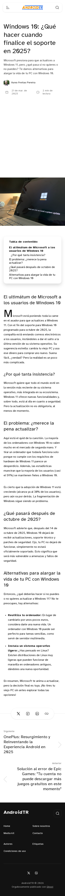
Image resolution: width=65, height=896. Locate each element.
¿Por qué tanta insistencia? (28, 255)
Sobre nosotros (41, 826)
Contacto (37, 833)
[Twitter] (28, 872)
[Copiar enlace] (46, 714)
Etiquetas (38, 844)
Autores (8, 844)
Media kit (9, 833)
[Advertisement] (32, 143)
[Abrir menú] (7, 7)
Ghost (50, 887)
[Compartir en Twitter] (18, 714)
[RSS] (36, 872)
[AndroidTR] (32, 7)
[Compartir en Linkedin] (37, 714)
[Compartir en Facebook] (28, 714)
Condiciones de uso (15, 851)
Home (7, 826)
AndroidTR (16, 812)
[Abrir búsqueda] (57, 7)
